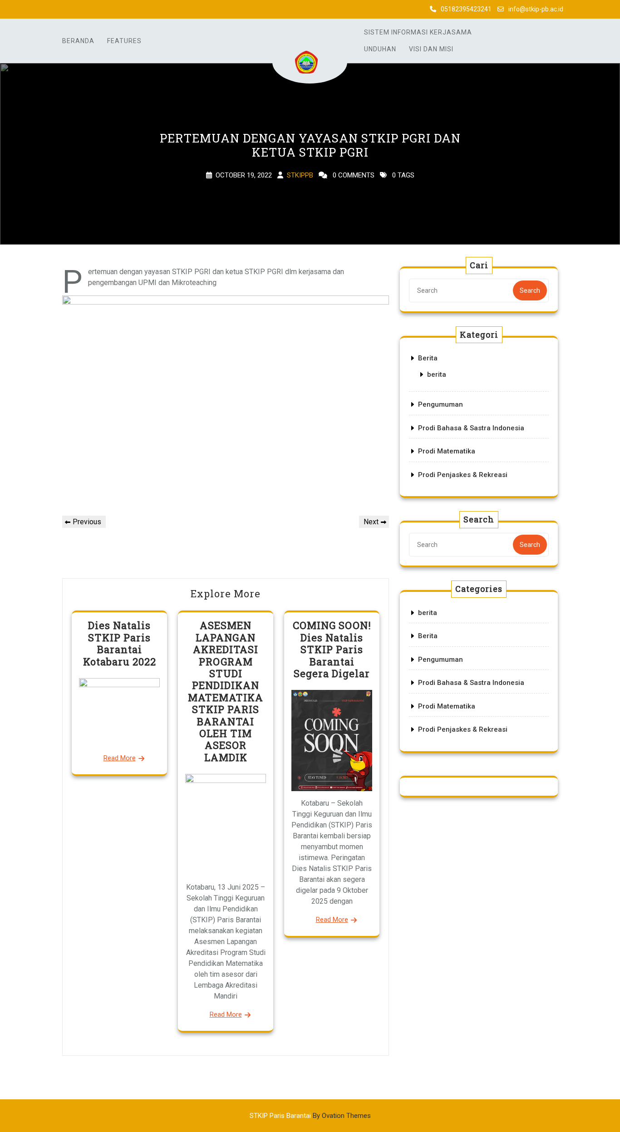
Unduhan (380, 49)
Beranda (78, 40)
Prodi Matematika (446, 451)
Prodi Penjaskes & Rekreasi (462, 475)
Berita (428, 358)
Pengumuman (440, 404)
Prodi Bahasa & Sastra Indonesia (471, 428)
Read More (119, 758)
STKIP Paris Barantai (310, 1116)
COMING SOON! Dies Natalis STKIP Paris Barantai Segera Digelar (332, 649)
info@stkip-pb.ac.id (535, 9)
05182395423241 (466, 9)
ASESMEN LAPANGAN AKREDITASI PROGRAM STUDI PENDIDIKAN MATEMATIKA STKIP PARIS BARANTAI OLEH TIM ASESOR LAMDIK (225, 691)
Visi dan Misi (431, 49)
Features (124, 40)
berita (436, 374)
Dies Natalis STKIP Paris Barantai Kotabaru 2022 (119, 643)
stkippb (300, 175)
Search (530, 290)
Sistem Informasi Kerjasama (418, 32)
